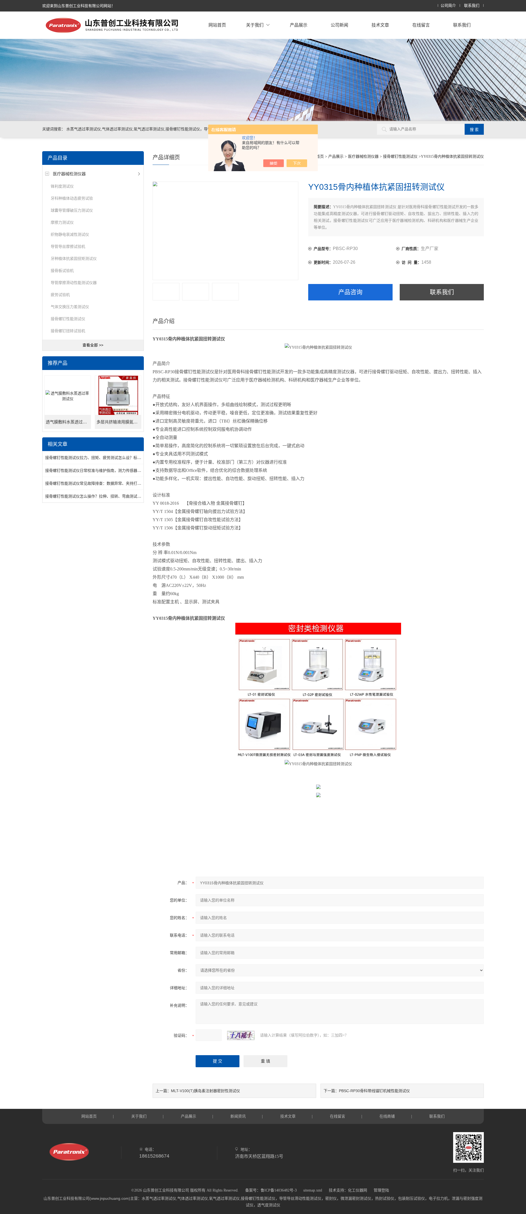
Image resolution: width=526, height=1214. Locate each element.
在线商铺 (387, 1116)
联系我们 (471, 5)
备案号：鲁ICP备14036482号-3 (271, 1190)
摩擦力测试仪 (62, 222)
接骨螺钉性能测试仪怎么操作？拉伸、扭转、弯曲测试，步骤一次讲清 (104, 496)
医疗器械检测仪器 (69, 173)
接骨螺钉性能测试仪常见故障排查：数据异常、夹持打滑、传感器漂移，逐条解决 (114, 483)
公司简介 (448, 5)
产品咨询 (350, 292)
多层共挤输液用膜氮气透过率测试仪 (118, 422)
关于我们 (255, 25)
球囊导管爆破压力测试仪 (72, 210)
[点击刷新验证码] (241, 1035)
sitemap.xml (312, 1190)
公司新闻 (339, 25)
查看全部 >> (92, 345)
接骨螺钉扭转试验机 (68, 331)
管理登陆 (381, 1190)
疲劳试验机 (60, 294)
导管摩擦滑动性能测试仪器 (74, 282)
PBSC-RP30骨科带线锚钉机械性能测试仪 (374, 1091)
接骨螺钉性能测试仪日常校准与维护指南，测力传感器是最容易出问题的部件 (110, 470)
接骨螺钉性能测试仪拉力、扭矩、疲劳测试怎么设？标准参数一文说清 (104, 457)
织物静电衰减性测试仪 (70, 234)
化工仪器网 (357, 1190)
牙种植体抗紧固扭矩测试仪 (74, 258)
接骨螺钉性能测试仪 (68, 319)
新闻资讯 (238, 1116)
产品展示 (298, 25)
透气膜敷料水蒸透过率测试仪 (68, 422)
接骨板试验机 (62, 270)
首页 (320, 156)
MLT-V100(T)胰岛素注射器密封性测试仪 (205, 1091)
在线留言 (421, 25)
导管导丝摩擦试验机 (68, 246)
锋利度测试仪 (62, 186)
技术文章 (380, 25)
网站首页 (217, 25)
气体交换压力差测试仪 (70, 307)
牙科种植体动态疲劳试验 (72, 198)
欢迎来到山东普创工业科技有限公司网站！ (78, 6)
